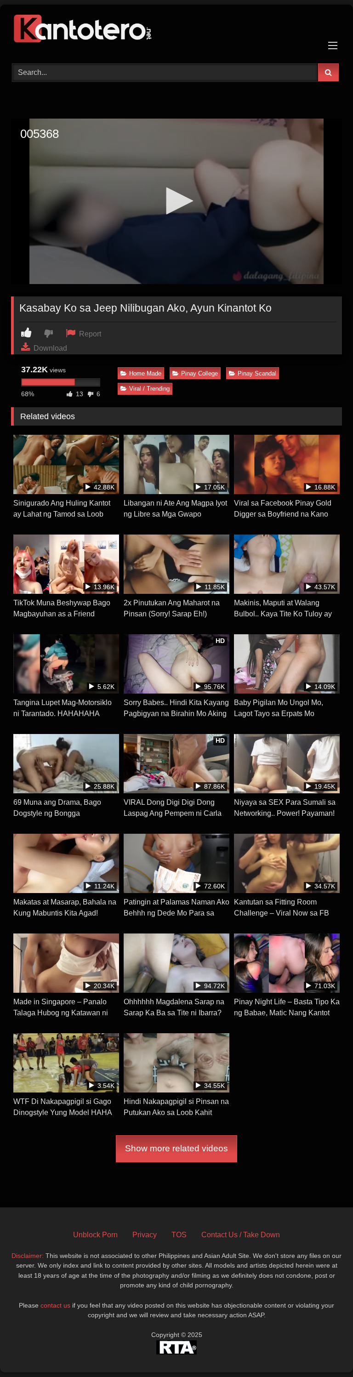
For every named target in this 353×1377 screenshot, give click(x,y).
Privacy (144, 1235)
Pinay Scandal (257, 373)
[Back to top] (324, 1350)
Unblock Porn (95, 1235)
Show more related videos (176, 1148)
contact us (55, 1305)
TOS (179, 1235)
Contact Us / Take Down (240, 1235)
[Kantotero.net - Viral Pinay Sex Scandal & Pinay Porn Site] (176, 31)
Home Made (145, 373)
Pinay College (199, 373)
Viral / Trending (149, 388)
